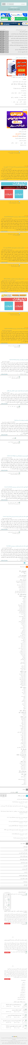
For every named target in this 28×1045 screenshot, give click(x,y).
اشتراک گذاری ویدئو (22, 612)
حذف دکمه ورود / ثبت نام (22, 51)
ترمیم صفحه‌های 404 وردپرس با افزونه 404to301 (13, 1004)
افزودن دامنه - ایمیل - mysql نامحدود (19, 81)
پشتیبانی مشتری (22, 663)
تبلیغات (24, 982)
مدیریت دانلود (23, 646)
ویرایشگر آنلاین (23, 659)
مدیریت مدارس (22, 650)
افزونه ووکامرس (22, 681)
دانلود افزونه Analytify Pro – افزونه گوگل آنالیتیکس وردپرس (18, 825)
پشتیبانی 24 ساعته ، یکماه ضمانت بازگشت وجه (18, 94)
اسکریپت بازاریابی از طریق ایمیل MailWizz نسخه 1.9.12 (13, 247)
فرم (24, 702)
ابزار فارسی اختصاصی (21, 587)
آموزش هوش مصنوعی (23, 875)
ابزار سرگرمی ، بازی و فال (21, 584)
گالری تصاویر (23, 669)
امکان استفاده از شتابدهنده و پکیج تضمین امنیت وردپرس (18, 98)
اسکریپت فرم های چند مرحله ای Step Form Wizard (19, 359)
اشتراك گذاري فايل (22, 611)
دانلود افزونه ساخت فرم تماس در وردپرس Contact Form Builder (16, 486)
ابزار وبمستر (24, 579)
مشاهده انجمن (3, 29)
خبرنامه (24, 626)
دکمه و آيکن (23, 701)
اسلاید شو (23, 689)
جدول (24, 698)
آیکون (24, 775)
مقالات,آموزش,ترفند (23, 754)
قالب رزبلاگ (23, 751)
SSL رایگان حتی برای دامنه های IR (20, 88)
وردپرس (24, 759)
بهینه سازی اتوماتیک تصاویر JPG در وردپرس (14, 1015)
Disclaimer (14, 1039)
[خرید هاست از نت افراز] (14, 188)
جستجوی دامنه (23, 622)
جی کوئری (24, 687)
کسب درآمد (23, 667)
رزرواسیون (23, 634)
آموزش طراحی (23, 571)
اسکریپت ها (4, 249)
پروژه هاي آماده (23, 771)
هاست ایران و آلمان (22, 131)
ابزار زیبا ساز (23, 583)
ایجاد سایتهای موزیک (22, 616)
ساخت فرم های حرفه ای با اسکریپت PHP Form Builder (14, 278)
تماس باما (23, 985)
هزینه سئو (25, 846)
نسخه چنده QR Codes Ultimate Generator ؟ (19, 42)
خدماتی (24, 629)
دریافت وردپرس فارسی (21, 999)
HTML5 (13, 422)
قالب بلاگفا (23, 750)
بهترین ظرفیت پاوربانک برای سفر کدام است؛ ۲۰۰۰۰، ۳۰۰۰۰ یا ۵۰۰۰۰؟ (14, 33)
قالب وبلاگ (24, 749)
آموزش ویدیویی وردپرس (21, 576)
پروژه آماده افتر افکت (21, 772)
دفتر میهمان (23, 631)
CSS (11, 422)
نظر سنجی (23, 655)
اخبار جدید (25, 865)
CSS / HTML (23, 572)
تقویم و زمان (23, 696)
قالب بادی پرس (22, 734)
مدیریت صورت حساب (21, 648)
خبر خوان (23, 625)
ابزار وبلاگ (23, 987)
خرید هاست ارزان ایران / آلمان (21, 57)
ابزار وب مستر (23, 764)
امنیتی (24, 615)
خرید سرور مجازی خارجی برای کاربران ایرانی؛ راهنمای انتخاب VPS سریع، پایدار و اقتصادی (14, 807)
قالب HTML (23, 723)
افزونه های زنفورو (22, 679)
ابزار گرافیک (23, 765)
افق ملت (25, 849)
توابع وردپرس (23, 992)
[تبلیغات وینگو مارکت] (14, 792)
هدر (24, 781)
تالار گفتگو (23, 989)
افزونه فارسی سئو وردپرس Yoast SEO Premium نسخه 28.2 (18, 821)
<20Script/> (14, 7)
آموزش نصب (23, 756)
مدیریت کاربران (22, 653)
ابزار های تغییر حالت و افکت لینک (20, 591)
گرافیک (25, 774)
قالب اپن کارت (23, 730)
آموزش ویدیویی (23, 575)
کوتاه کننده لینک (22, 668)
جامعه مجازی (23, 620)
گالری (24, 708)
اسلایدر (24, 602)
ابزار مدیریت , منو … (22, 588)
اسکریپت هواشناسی (22, 608)
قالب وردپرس (23, 742)
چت (24, 664)
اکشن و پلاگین (23, 776)
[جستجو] (4, 4)
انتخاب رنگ (23, 692)
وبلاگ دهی (23, 658)
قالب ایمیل (23, 733)
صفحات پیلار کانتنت (23, 47)
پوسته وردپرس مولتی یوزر (21, 747)
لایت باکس (23, 703)
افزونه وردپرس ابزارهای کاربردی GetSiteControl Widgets (17, 455)
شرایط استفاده (22, 995)
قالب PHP (23, 724)
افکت (24, 691)
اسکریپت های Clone (22, 606)
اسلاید (24, 688)
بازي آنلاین (23, 617)
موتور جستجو (23, 654)
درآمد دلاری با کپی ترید (23, 852)
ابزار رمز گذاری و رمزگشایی (20, 582)
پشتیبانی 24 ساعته (22, 140)
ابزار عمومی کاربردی (22, 586)
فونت (24, 780)
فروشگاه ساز (23, 640)
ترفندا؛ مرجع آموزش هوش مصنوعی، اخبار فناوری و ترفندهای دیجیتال (14, 36)
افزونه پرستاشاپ (22, 684)
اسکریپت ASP (23, 603)
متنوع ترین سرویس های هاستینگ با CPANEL (18, 78)
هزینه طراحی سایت (23, 856)
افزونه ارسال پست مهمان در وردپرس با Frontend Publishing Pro (16, 216)
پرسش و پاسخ (23, 662)
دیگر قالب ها (23, 718)
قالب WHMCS (23, 728)
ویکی (24, 660)
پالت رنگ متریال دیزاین (21, 997)
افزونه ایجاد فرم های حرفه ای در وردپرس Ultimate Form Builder (16, 328)
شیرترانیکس (23, 685)
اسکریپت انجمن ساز (23, 31)
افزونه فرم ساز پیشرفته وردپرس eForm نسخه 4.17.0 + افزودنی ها (16, 166)
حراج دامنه (25, 881)
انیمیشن (24, 693)
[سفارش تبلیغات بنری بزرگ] (14, 185)
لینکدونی (24, 641)
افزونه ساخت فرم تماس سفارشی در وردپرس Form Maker (17, 545)
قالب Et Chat (23, 719)
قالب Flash (23, 720)
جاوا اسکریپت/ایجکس (22, 621)
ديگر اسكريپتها (4, 280)
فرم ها (14, 280)
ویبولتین (24, 744)
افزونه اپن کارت (22, 675)
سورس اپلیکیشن (23, 712)
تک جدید (25, 872)
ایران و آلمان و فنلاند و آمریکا (20, 138)
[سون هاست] (14, 20)
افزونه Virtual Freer (22, 674)
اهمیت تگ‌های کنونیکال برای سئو (21, 49)
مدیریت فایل (23, 649)
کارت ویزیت (23, 784)
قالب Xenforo (23, 729)
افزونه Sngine (23, 672)
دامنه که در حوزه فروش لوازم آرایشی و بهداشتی (18, 45)
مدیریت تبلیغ (23, 645)
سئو (24, 758)
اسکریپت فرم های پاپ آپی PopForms (21, 420)
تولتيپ (24, 697)
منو (24, 706)
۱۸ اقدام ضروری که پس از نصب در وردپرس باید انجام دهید (12, 1020)
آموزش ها (23, 757)
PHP (24, 573)
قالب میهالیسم (23, 739)
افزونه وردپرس (9, 168)
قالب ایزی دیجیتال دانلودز (21, 732)
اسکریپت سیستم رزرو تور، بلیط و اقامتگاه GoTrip (19, 833)
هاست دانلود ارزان (23, 878)
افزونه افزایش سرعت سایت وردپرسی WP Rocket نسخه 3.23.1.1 (17, 817)
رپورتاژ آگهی (24, 710)
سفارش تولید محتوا (23, 859)
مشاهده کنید (7, 923)
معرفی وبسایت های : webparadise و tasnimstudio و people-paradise (15, 40)
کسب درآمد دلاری (24, 862)
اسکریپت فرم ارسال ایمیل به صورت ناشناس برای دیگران (17, 390)
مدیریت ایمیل (9, 249)
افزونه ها (3, 168)
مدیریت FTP (23, 769)
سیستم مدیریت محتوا (22, 636)
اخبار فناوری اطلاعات (23, 594)
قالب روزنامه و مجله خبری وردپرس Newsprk (20, 837)
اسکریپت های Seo (22, 607)
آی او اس (23, 713)
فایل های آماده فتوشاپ (21, 779)
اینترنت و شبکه (23, 766)
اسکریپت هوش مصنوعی (21, 610)
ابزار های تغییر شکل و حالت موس (20, 592)
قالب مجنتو (23, 738)
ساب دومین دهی (22, 635)
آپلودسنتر (23, 601)
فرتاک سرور (25, 109)
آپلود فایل (25, 884)
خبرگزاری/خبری (22, 627)
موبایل (24, 707)
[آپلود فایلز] (14, 16)
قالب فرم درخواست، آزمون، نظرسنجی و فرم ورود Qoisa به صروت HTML (15, 829)
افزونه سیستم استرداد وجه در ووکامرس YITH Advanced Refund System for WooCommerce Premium (14, 812)
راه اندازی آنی (23, 90)
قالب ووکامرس (23, 743)
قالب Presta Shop (22, 725)
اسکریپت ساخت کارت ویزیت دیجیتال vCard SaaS (19, 801)
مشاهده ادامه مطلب (4, 179)
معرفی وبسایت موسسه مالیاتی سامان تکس (19, 38)
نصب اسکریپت (22, 994)
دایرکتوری (23, 630)
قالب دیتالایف (23, 737)
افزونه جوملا (23, 676)
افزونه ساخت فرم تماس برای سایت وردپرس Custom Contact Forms (15, 516)
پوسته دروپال (23, 746)
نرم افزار (24, 761)
